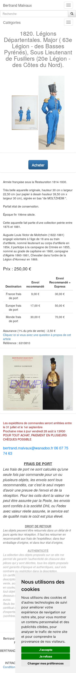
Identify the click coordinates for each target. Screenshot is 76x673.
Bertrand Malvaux (17, 5)
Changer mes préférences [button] (46, 663)
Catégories (12, 22)
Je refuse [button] (45, 656)
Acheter (38, 164)
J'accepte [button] (45, 649)
